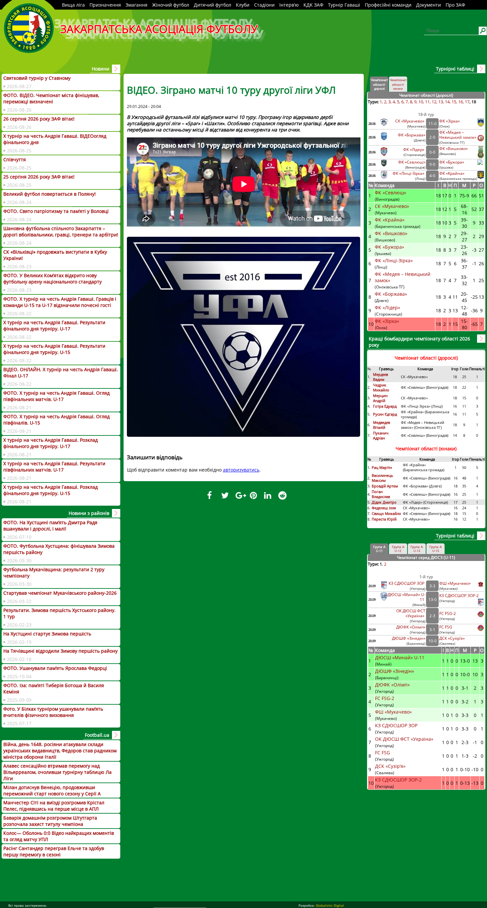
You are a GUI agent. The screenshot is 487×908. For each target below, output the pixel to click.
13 (440, 102)
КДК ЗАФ (313, 5)
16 (460, 102)
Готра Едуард (385, 406)
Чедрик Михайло (381, 387)
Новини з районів (89, 513)
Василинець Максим (382, 478)
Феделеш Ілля (384, 507)
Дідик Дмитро (385, 502)
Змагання (136, 5)
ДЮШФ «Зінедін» (408, 638)
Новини (100, 69)
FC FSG (446, 627)
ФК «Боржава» (411, 134)
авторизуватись (241, 470)
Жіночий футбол (170, 5)
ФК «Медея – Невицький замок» (457, 135)
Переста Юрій (384, 519)
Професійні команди (388, 5)
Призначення (105, 5)
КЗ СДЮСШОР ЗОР (407, 583)
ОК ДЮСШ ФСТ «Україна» (410, 613)
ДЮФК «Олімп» (410, 627)
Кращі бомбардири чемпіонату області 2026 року (419, 341)
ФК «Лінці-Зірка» (409, 173)
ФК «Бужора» (451, 162)
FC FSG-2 (447, 613)
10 (420, 102)
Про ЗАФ (455, 5)
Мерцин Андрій (380, 398)
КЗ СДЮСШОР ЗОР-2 (459, 595)
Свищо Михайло (386, 513)
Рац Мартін (382, 467)
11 (427, 102)
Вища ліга (73, 5)
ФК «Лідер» (414, 149)
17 (467, 102)
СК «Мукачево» (410, 121)
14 (447, 102)
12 (434, 102)
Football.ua (97, 735)
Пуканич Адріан (381, 435)
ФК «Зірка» (450, 121)
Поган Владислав (381, 494)
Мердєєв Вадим (380, 377)
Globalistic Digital (330, 905)
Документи (428, 5)
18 (473, 102)
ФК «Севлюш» (411, 162)
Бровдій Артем (385, 485)
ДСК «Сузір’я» (452, 638)
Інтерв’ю (289, 5)
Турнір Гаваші (344, 5)
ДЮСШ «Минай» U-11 (400, 657)
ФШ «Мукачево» (455, 583)
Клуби (242, 5)
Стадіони (264, 5)
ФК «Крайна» (452, 173)
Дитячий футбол (212, 5)
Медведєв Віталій (381, 425)
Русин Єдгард (385, 414)
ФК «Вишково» (453, 148)
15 (454, 102)
